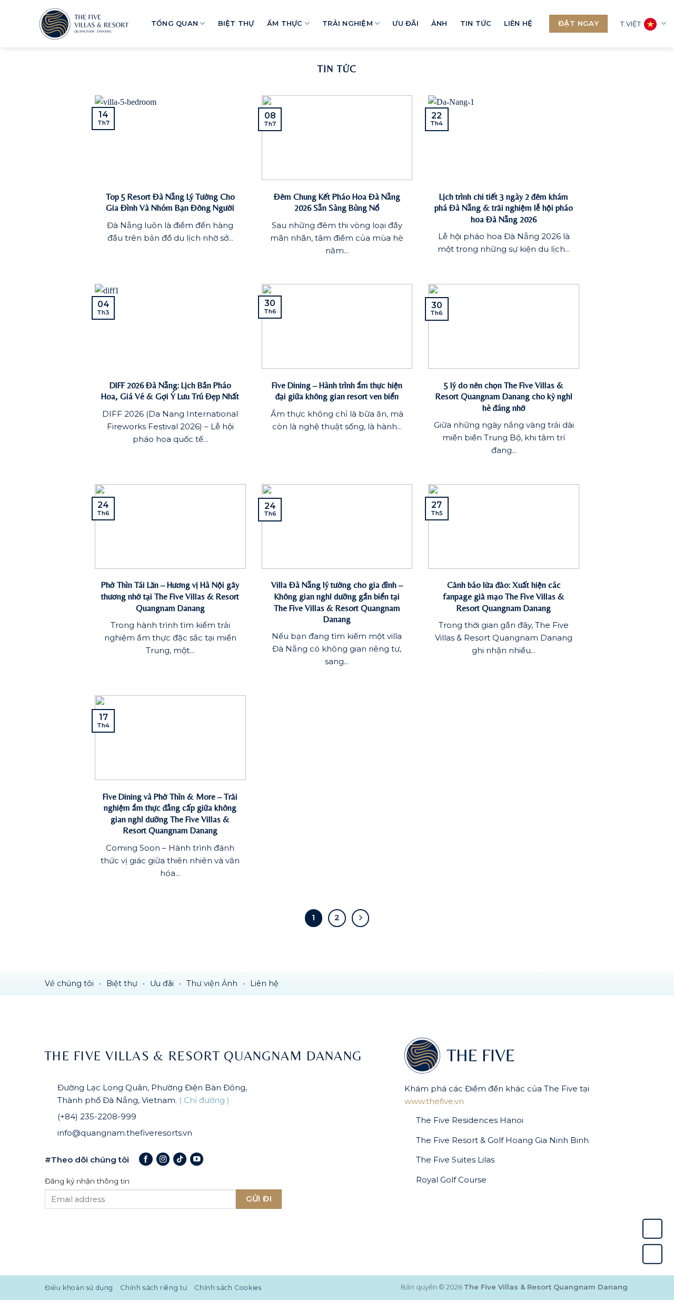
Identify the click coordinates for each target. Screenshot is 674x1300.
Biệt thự (236, 23)
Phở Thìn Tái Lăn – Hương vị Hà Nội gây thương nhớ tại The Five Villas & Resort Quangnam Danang (170, 596)
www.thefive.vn (434, 1101)
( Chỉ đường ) (204, 1100)
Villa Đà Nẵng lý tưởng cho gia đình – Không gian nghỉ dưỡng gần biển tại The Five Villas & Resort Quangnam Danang (337, 602)
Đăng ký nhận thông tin (87, 1181)
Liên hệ (518, 23)
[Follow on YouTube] (196, 1159)
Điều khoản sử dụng (79, 1288)
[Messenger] (652, 1254)
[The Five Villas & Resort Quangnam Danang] (86, 24)
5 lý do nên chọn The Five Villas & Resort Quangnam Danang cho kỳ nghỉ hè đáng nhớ (503, 396)
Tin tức (476, 23)
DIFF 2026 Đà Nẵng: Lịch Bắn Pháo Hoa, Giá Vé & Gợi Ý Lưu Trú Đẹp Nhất (170, 391)
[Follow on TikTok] (179, 1159)
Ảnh (439, 23)
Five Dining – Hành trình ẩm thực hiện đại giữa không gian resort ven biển (337, 391)
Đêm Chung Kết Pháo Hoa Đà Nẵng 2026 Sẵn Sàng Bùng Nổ (337, 202)
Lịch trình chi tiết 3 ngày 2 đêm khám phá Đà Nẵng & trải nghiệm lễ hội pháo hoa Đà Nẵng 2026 (503, 208)
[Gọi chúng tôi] (652, 1229)
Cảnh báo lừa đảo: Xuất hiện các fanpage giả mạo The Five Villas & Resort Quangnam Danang (503, 596)
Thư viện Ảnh (211, 983)
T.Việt (630, 24)
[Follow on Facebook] (145, 1159)
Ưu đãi (405, 23)
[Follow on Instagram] (163, 1159)
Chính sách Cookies (227, 1288)
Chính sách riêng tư (153, 1288)
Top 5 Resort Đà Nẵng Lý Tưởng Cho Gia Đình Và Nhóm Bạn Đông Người (170, 202)
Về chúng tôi (69, 983)
